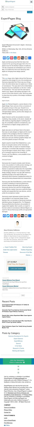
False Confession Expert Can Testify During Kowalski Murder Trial (17, 327)
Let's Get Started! (17, 269)
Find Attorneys (8, 423)
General (18, 343)
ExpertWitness (18, 341)
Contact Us (7, 412)
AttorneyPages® (20, 378)
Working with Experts (18, 351)
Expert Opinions (18, 338)
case (6, 78)
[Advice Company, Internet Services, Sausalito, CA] (18, 372)
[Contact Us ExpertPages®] (4, 425)
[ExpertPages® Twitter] (7, 425)
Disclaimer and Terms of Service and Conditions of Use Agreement (16, 393)
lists (7, 104)
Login (5, 418)
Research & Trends (18, 348)
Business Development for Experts (18, 336)
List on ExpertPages (10, 420)
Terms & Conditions (9, 407)
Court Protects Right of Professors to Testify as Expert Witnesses (15, 305)
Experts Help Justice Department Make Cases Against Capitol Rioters (17, 316)
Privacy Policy (28, 394)
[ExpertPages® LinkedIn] (8, 425)
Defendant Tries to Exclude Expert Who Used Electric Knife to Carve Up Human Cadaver (17, 321)
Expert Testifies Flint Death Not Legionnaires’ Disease (10, 249)
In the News (12, 52)
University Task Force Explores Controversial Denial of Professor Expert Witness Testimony (16, 310)
